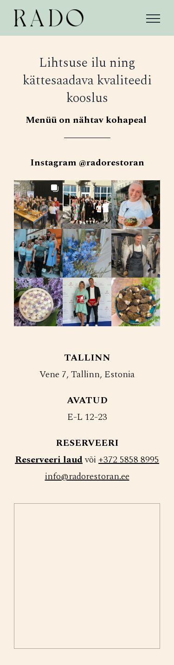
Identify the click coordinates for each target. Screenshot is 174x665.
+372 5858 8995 (128, 460)
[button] (38, 204)
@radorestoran (111, 163)
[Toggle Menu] (153, 18)
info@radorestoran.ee (87, 476)
